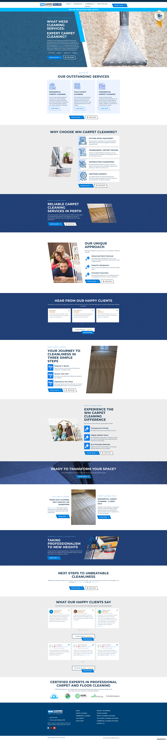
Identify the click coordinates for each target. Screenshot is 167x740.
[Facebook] (48, 728)
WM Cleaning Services (54, 737)
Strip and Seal (102, 4)
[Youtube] (54, 728)
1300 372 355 (94, 582)
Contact (88, 6)
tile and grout (53, 507)
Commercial (89, 4)
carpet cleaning (61, 45)
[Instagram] (51, 728)
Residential (78, 4)
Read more (100, 626)
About (68, 4)
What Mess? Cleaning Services (69, 646)
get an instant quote (80, 582)
